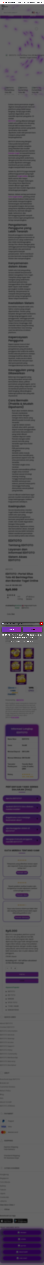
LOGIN (32, 629)
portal (11, 629)
